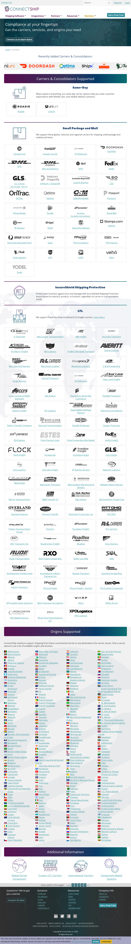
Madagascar (76, 677)
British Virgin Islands (17, 757)
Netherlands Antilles (80, 757)
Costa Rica (13, 823)
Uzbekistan (106, 817)
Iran (41, 786)
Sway (50, 242)
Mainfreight (19, 483)
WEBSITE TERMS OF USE (56, 923)
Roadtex (81, 543)
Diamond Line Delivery (111, 410)
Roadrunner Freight (50, 543)
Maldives (74, 688)
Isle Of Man (44, 794)
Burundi (11, 768)
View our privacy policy (81, 941)
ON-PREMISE (42, 897)
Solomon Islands (109, 680)
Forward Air (50, 455)
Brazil (10, 748)
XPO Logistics (80, 615)
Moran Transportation (19, 499)
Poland (73, 814)
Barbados (12, 711)
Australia (12, 691)
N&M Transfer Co (50, 499)
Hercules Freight (50, 469)
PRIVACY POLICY (71, 923)
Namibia (74, 745)
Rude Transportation (19, 558)
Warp (81, 603)
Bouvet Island (14, 745)
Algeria (11, 660)
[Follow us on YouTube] (75, 917)
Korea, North (45, 823)
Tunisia (104, 777)
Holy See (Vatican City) (49, 765)
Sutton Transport (19, 587)
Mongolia (74, 728)
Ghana (42, 723)
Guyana (42, 754)
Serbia (104, 660)
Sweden (105, 740)
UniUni (51, 111)
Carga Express (19, 381)
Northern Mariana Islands (82, 780)
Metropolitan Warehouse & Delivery (81, 486)
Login (127, 2)
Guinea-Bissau (46, 751)
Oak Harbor (80, 499)
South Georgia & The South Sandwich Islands (109, 690)
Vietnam (105, 825)
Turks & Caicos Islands (112, 786)
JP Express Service (81, 469)
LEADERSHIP (104, 897)
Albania (11, 657)
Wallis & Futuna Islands (112, 828)
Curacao (12, 834)
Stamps (111, 225)
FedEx (111, 168)
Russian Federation (79, 831)
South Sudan (107, 694)
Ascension (12, 688)
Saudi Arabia (107, 654)
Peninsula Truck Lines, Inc (81, 514)
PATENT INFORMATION (40, 926)
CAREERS (102, 899)
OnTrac (19, 198)
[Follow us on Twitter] (62, 917)
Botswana (12, 743)
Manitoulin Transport (50, 484)
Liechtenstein (76, 663)
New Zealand (76, 763)
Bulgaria (11, 763)
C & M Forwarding (111, 366)
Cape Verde (13, 783)
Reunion (74, 825)
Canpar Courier (50, 154)
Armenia (12, 683)
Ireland (42, 791)
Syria (103, 745)
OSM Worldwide (81, 198)
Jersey (42, 808)
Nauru (73, 748)
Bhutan (11, 728)
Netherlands (76, 754)
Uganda (105, 794)
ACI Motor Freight (19, 351)
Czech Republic (15, 840)
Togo (103, 763)
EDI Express (19, 440)
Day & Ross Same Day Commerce (80, 397)
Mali (72, 691)
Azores (11, 700)
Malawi (73, 683)
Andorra (12, 665)
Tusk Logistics (19, 257)
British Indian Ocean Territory (15, 753)
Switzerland (106, 743)
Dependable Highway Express (81, 411)
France (42, 697)
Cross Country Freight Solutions (19, 397)
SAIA (112, 558)
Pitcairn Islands (77, 811)
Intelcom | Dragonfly (50, 183)
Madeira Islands (77, 680)
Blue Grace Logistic (50, 366)
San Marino (75, 840)
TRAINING (72, 902)
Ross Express (111, 543)
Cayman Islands (15, 786)
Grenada (43, 734)
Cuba (10, 831)
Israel (41, 797)
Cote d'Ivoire (14, 825)
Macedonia (75, 674)
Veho (111, 257)
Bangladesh (13, 708)
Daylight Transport (112, 395)
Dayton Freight (19, 410)
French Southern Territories (45, 707)
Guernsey (43, 745)
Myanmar (74, 743)
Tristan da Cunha (109, 774)
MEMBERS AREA (74, 908)
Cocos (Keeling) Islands (19, 806)
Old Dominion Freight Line (111, 499)
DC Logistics (50, 410)
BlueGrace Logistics (81, 366)
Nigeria (73, 771)
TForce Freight (50, 588)
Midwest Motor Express (111, 484)
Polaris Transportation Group (19, 530)
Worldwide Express (19, 617)
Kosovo (42, 828)
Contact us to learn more (19, 39)
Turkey (104, 780)
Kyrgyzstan (44, 834)
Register (118, 2)
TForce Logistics (81, 242)
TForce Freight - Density (80, 588)
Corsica (11, 820)
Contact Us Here (16, 900)
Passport (111, 198)
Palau (72, 791)
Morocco (74, 737)
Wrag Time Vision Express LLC (50, 619)
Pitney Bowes (19, 213)
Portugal (74, 817)
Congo (11, 814)
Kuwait (42, 831)
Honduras (43, 768)
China (10, 800)
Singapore (106, 668)
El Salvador (44, 671)
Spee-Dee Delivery (81, 228)
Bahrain (11, 705)
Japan (41, 806)
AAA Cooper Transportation (50, 336)
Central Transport (50, 378)
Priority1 (50, 529)
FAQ (70, 905)
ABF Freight (80, 336)
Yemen (104, 834)
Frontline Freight (81, 455)
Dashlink (111, 151)
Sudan (104, 725)
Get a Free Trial (116, 15)
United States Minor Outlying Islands (109, 810)
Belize (10, 720)
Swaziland (106, 737)
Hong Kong (44, 771)
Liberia (73, 657)
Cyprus (11, 837)
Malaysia (74, 685)
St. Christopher (108, 705)
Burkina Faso (14, 765)
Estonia (42, 680)
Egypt (41, 668)
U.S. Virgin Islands (109, 791)
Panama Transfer (50, 514)
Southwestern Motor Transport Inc (50, 575)
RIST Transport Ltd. (19, 543)
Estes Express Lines (50, 440)
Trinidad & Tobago (110, 771)
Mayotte (74, 708)
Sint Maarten (107, 671)
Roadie (21, 111)
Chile (10, 797)
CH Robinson (81, 154)
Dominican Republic (48, 663)
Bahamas (12, 703)
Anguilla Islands (15, 671)
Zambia (104, 837)
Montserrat (75, 734)
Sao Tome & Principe (111, 651)
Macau (73, 671)
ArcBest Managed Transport (80, 351)
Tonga (104, 768)
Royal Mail (111, 213)
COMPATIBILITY (44, 908)
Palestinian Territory (79, 794)
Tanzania (105, 754)
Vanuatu (105, 820)
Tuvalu (104, 788)
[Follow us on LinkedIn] (56, 917)
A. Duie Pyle (19, 336)
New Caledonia (77, 760)
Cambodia (12, 771)
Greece (42, 728)
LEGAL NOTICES (41, 923)
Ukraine (105, 797)
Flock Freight (19, 455)
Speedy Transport (80, 573)
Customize (106, 941)
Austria (11, 694)
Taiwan (104, 748)
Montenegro (76, 731)
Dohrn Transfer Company (19, 425)
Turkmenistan (108, 783)
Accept (96, 941)
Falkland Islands (46, 685)
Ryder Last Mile (81, 558)
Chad (10, 794)
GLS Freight (111, 455)
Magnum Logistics (111, 469)
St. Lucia (105, 714)
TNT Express (112, 242)
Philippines (75, 808)
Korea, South (45, 825)
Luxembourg (76, 668)
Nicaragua (75, 765)
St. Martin (106, 717)
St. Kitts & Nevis (108, 711)
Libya (72, 660)
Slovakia (105, 674)
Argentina (12, 680)
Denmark (43, 654)
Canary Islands (15, 780)
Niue (72, 774)
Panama (74, 797)
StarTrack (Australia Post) (19, 242)
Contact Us (6, 2)
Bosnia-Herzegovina (17, 740)
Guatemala (44, 743)
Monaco (74, 725)
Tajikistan (105, 751)
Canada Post (19, 154)
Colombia (12, 808)
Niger (72, 768)
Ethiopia (43, 683)
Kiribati (42, 820)
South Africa (107, 685)
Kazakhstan (44, 814)
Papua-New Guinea (79, 800)
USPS (80, 257)
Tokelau (104, 765)
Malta (72, 694)
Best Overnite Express (19, 366)
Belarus (11, 714)
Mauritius (74, 705)
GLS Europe (15, 186)
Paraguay (74, 803)
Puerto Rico (75, 820)
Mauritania (75, 703)
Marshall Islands (78, 697)
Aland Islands (14, 654)
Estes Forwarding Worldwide (81, 440)
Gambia (42, 714)
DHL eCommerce (50, 168)
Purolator (81, 213)
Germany (43, 720)
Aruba (10, 685)
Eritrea (42, 677)
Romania (74, 828)
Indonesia (43, 783)
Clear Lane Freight (111, 379)
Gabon (42, 711)
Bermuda (12, 725)
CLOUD (40, 899)
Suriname (106, 728)
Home (7, 49)
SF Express (19, 228)
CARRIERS (41, 905)
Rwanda (74, 834)
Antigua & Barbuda (17, 677)
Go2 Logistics (19, 469)
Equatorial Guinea (47, 674)
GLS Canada (19, 183)
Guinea (42, 748)
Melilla (73, 711)
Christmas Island (16, 803)
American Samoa (16, 663)
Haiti (41, 757)
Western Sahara (109, 831)
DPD (81, 168)
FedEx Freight (111, 440)
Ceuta (10, 791)
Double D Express (80, 425)
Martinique (75, 700)
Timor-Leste (107, 760)
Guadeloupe (45, 737)
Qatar (72, 823)
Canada (11, 777)
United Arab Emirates (111, 800)
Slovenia (105, 677)
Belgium (11, 717)
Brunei (11, 760)
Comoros (12, 811)
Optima (50, 198)
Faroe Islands (45, 688)
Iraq (41, 788)
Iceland (42, 777)
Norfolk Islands (77, 777)
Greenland (44, 731)
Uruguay (105, 814)
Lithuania (74, 665)
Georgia (42, 717)
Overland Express (19, 514)
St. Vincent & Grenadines (113, 723)
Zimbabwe (106, 840)
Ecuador (43, 665)
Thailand (105, 757)
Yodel (19, 272)
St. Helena (106, 708)
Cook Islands (14, 817)
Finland (42, 694)
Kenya (42, 817)
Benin (10, 723)
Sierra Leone (107, 665)
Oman (73, 786)
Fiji (40, 691)
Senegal (105, 657)
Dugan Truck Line (111, 425)
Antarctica (12, 674)
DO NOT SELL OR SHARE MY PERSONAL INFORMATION (80, 926)
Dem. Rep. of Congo (48, 651)
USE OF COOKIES (55, 926)
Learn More (99, 317)
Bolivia (11, 731)
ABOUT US (103, 894)
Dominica (43, 660)
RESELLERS (42, 902)
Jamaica (42, 803)
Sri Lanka (105, 700)
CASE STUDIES (73, 894)
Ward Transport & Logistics (50, 603)
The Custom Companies (111, 588)
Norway (73, 783)
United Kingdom (109, 803)
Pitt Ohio (111, 514)
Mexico (73, 714)
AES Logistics (50, 351)
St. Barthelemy (108, 703)
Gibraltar (43, 725)
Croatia (11, 828)
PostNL (50, 213)
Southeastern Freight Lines (19, 573)
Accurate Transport (111, 336)
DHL (19, 166)
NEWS (70, 897)
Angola (11, 668)
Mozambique (76, 740)
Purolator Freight (81, 529)
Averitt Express (111, 350)
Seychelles (106, 663)
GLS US (24, 186)
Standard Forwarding (111, 573)
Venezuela (106, 823)
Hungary (43, 774)
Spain (104, 697)
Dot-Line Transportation (50, 425)
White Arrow (112, 603)
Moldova (74, 723)
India (41, 780)
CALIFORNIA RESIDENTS (86, 923)
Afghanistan (13, 651)
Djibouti (42, 657)
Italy (41, 800)
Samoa (73, 837)
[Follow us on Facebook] (69, 917)
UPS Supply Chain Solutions (19, 603)
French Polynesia (47, 703)
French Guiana (46, 700)
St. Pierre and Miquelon (112, 720)
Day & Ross (50, 395)
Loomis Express (80, 182)
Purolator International (80, 216)
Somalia (105, 683)
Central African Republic (19, 788)
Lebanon (74, 651)
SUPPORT (72, 899)
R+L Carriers (111, 529)
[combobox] (95, 3)
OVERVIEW (42, 894)
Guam (42, 740)
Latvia (41, 840)
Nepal (73, 751)
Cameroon (13, 774)
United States (107, 806)
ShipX (50, 228)
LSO (111, 183)
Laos (41, 837)
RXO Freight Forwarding (50, 558)
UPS (50, 257)
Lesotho (74, 654)
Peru (72, 806)
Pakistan (74, 788)
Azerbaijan (13, 697)
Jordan (42, 811)
